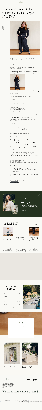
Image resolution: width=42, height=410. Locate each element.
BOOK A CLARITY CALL (14, 182)
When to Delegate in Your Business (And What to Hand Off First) (20, 238)
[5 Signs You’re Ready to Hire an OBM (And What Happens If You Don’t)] (31, 297)
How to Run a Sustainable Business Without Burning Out (7, 238)
